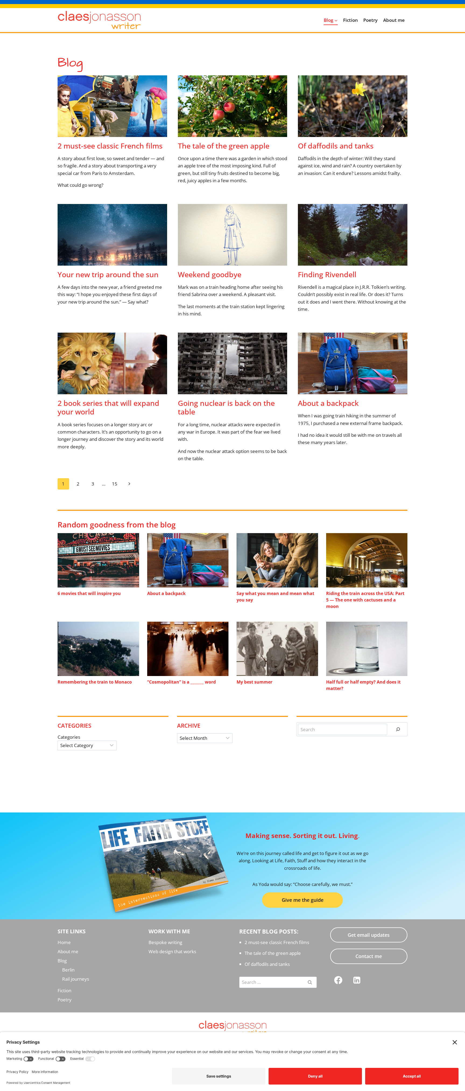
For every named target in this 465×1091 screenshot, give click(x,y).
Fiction (350, 20)
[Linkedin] (357, 980)
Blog (62, 961)
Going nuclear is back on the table (226, 407)
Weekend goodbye (209, 274)
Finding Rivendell (327, 274)
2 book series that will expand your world (108, 407)
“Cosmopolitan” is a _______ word (181, 682)
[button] (302, 900)
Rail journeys (75, 979)
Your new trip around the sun (108, 274)
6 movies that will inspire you (89, 593)
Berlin (68, 970)
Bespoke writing (165, 942)
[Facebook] (338, 980)
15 (114, 484)
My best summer (254, 682)
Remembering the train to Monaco (95, 682)
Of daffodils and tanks (336, 146)
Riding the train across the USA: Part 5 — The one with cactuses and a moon (365, 599)
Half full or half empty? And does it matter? (363, 685)
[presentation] (112, 106)
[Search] (398, 729)
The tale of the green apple (223, 146)
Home (64, 942)
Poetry (370, 20)
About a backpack (328, 403)
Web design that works (172, 951)
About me (394, 20)
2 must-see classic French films (110, 146)
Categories (69, 737)
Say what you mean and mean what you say (275, 596)
